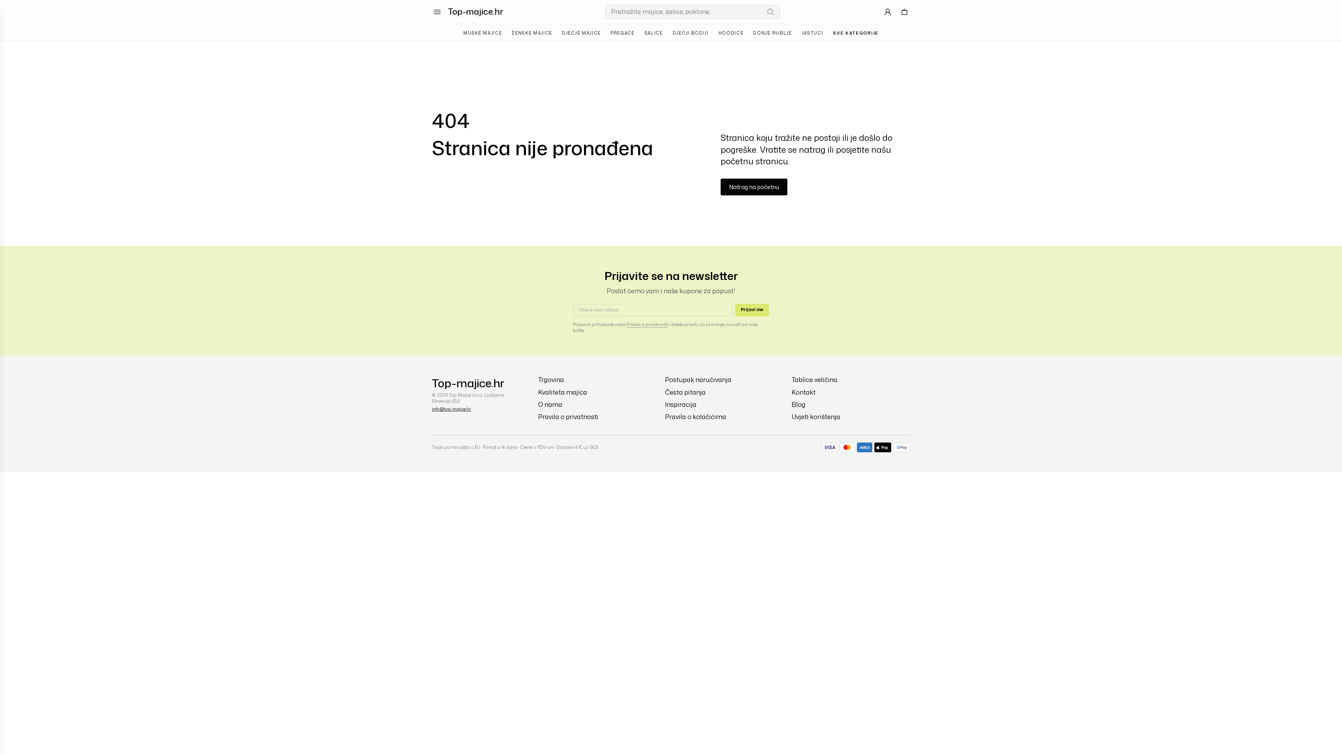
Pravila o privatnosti (647, 325)
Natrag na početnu (754, 187)
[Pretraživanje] (771, 12)
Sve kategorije (856, 33)
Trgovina (551, 379)
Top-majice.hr (475, 11)
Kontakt (804, 392)
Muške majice (482, 33)
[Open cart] (904, 11)
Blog (799, 404)
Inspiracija (681, 404)
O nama (550, 404)
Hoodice (731, 33)
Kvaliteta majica (562, 392)
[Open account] (887, 11)
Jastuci (812, 33)
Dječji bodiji (691, 33)
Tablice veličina (814, 379)
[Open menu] (437, 12)
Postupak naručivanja (698, 379)
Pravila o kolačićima (695, 416)
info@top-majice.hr (451, 409)
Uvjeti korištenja (816, 416)
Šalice (653, 33)
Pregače (623, 33)
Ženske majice (532, 33)
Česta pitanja (685, 392)
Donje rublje (772, 33)
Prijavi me (752, 309)
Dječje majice (581, 33)
